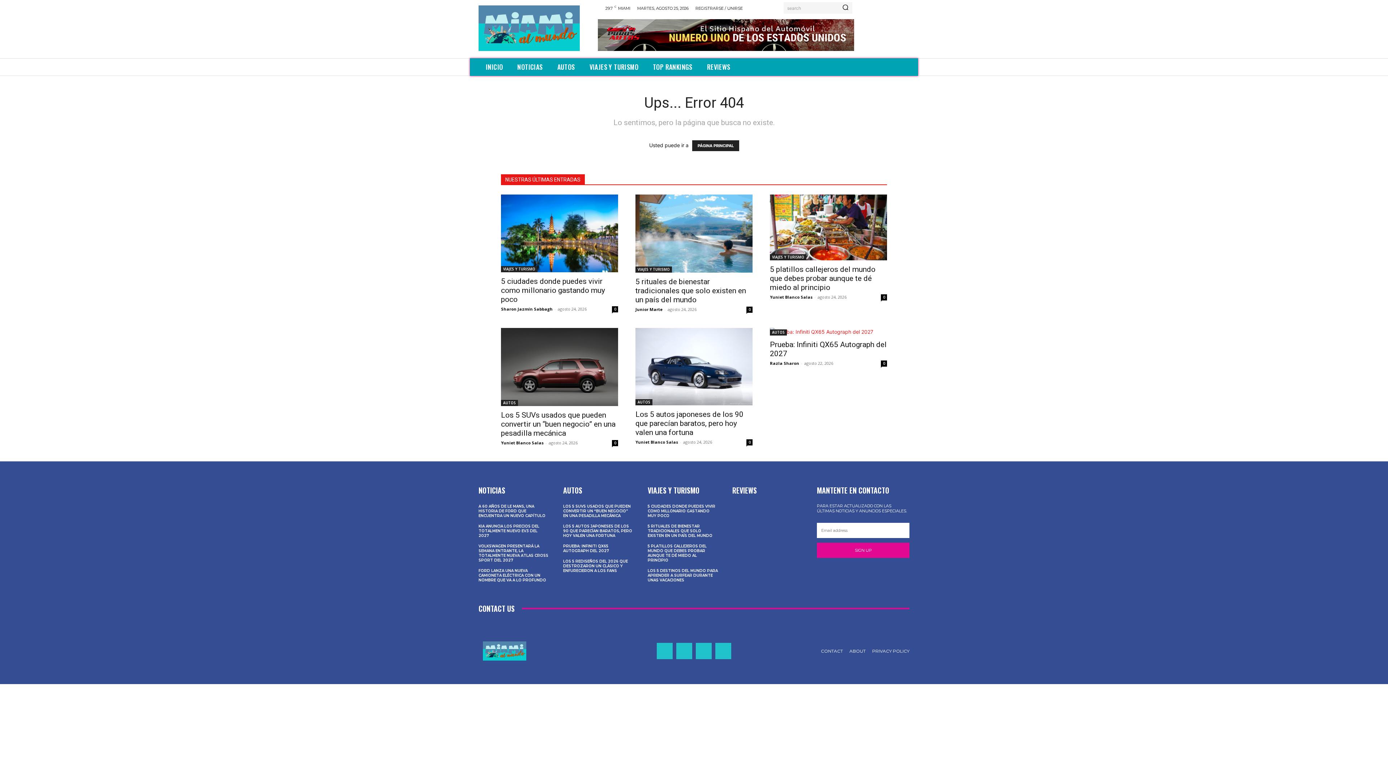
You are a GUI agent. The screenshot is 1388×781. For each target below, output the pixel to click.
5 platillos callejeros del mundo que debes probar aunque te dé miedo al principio (822, 278)
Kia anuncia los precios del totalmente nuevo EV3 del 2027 (509, 531)
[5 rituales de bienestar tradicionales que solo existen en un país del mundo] (694, 234)
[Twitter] (704, 651)
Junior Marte (649, 309)
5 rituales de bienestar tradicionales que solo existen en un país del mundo (690, 290)
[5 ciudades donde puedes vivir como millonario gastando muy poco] (559, 234)
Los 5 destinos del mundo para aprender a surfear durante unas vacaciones (683, 575)
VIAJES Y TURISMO (519, 269)
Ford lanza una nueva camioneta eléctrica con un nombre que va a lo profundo (512, 575)
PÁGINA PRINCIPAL (716, 145)
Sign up (863, 550)
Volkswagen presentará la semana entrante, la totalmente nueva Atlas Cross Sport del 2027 (513, 553)
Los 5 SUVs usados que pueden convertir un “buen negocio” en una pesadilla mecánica (558, 424)
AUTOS (509, 402)
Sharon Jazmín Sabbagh (527, 309)
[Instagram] (684, 651)
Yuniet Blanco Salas (791, 297)
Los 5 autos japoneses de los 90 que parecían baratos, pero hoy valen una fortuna (689, 423)
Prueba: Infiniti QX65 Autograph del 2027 (586, 548)
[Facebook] (665, 651)
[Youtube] (723, 651)
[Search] (845, 8)
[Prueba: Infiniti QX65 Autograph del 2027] (828, 332)
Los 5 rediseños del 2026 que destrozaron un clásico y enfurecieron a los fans (595, 566)
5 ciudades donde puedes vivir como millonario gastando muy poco (553, 290)
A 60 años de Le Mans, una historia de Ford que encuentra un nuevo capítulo (512, 511)
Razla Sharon (784, 363)
